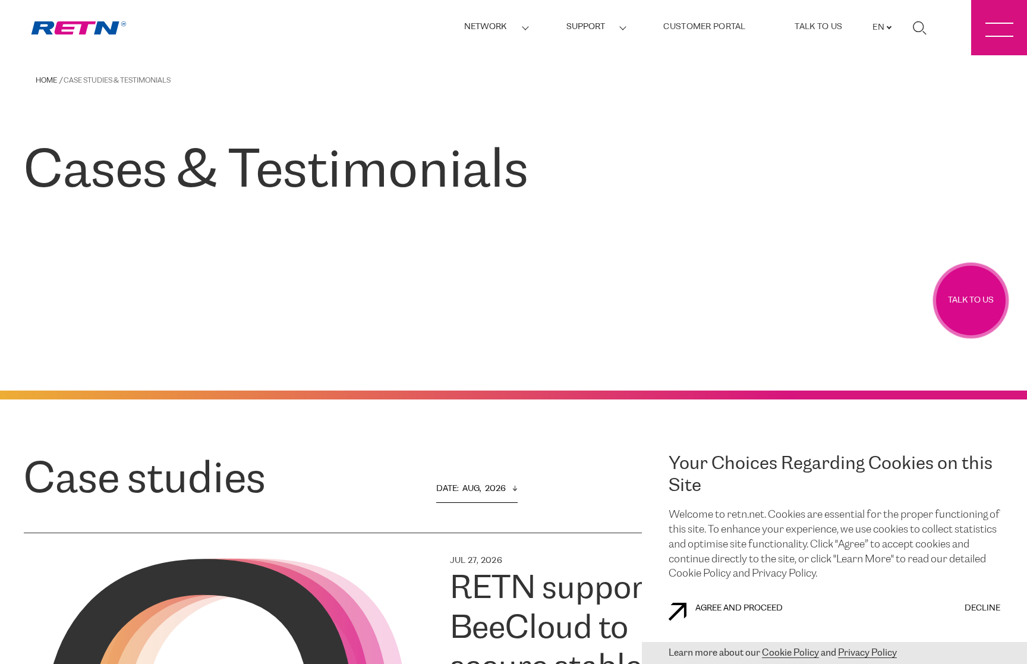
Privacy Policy (867, 653)
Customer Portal (704, 27)
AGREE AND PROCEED (739, 608)
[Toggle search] (919, 28)
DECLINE (982, 608)
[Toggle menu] (999, 27)
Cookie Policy (790, 653)
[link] (79, 28)
